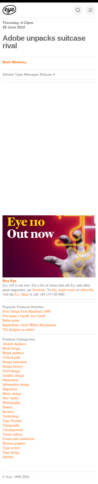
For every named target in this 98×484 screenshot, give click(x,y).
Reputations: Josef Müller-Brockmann (29, 324)
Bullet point (11, 320)
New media (11, 398)
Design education (15, 361)
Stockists (38, 289)
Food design (11, 370)
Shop (21, 294)
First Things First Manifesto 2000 (27, 311)
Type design (11, 452)
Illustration (10, 379)
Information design (16, 384)
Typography (11, 425)
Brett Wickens (14, 62)
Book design (11, 348)
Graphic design (13, 375)
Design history (13, 366)
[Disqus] (49, 147)
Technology (11, 416)
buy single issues (63, 289)
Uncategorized (13, 429)
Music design (12, 393)
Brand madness (13, 352)
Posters (8, 407)
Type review (11, 447)
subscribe (86, 289)
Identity (8, 456)
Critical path (11, 357)
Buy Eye (10, 281)
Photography (12, 402)
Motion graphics (14, 443)
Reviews (8, 411)
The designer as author (19, 329)
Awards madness (14, 343)
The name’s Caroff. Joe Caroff (24, 315)
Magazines (10, 388)
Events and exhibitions (19, 438)
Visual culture (12, 434)
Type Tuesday (12, 420)
